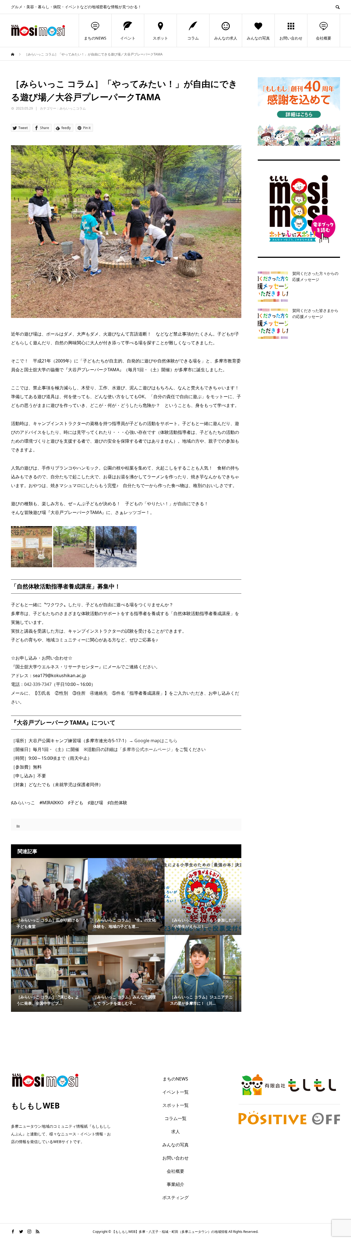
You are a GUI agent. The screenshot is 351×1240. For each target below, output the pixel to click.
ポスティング (175, 1197)
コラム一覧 (175, 1118)
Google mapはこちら (155, 741)
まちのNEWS (95, 38)
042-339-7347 (38, 684)
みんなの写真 (258, 38)
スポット (160, 38)
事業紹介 (175, 1184)
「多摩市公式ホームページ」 (146, 749)
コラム (193, 38)
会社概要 (323, 38)
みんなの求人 (225, 38)
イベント (127, 38)
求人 (175, 1132)
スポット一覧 (175, 1105)
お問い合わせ (290, 38)
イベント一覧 (175, 1092)
